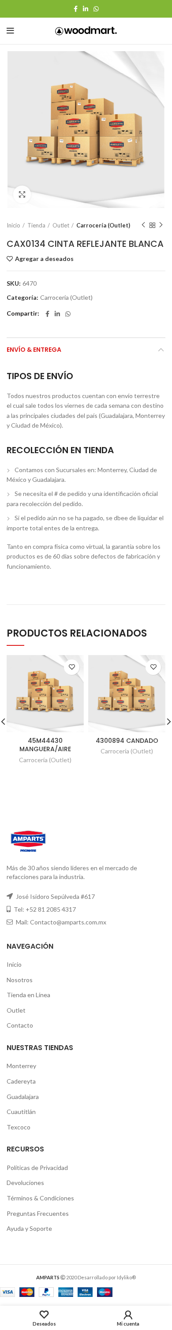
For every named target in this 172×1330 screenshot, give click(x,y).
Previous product (143, 225)
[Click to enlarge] (22, 194)
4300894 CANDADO (127, 740)
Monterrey (21, 1065)
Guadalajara (23, 1096)
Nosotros (20, 980)
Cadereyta (21, 1081)
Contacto (20, 1025)
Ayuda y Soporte (29, 1228)
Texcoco (18, 1127)
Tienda (36, 225)
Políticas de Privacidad (37, 1167)
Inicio (13, 225)
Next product (161, 225)
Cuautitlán (21, 1111)
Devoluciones (25, 1182)
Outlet (60, 225)
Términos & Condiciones (40, 1198)
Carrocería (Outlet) (103, 225)
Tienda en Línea (28, 994)
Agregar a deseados (44, 259)
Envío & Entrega (34, 349)
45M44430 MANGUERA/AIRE (45, 745)
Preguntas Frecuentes (38, 1213)
